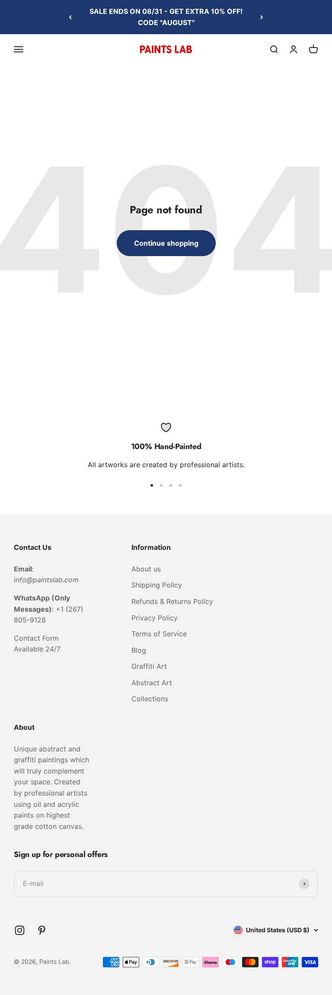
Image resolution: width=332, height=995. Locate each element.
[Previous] (70, 17)
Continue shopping (166, 243)
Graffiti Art (149, 666)
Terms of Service (159, 633)
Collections (149, 698)
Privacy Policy (154, 617)
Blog (138, 650)
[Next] (261, 17)
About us (146, 569)
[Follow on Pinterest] (42, 930)
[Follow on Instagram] (20, 930)
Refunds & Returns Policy (172, 601)
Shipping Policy (156, 585)
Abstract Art (151, 682)
